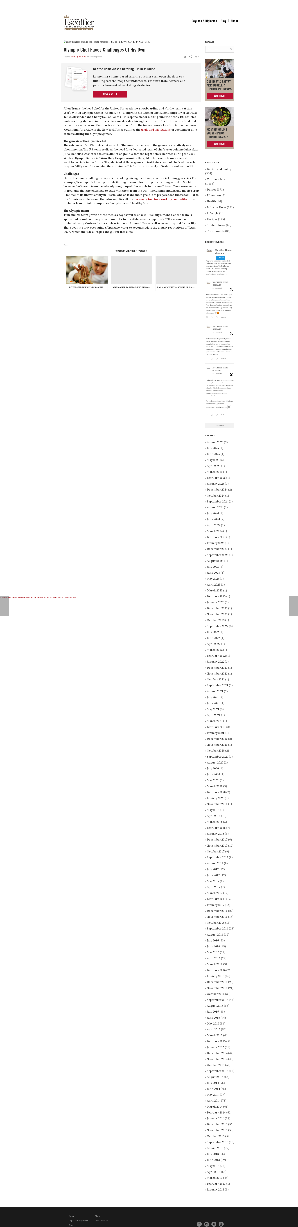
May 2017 (213, 881)
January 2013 (215, 1189)
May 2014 (213, 1095)
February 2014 (216, 1112)
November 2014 (217, 1059)
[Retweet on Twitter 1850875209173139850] (212, 318)
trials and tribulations (156, 130)
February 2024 (216, 537)
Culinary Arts (216, 179)
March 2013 (215, 1178)
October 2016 (216, 923)
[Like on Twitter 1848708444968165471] (217, 415)
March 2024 (215, 531)
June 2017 (213, 875)
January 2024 (215, 543)
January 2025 (215, 484)
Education (214, 195)
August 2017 (215, 863)
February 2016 (216, 970)
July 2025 (213, 448)
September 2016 (217, 928)
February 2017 (216, 899)
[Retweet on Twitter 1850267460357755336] (212, 359)
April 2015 (213, 1029)
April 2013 (213, 1172)
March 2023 (215, 590)
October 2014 (216, 1065)
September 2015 (217, 1000)
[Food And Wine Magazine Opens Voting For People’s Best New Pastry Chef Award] (176, 270)
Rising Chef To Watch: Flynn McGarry (132, 287)
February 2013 (216, 1184)
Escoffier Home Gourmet (220, 284)
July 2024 (213, 513)
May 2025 (213, 460)
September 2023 (217, 555)
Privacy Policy (101, 1221)
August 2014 (215, 1077)
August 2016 (215, 935)
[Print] (185, 56)
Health (211, 201)
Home (71, 1216)
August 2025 (215, 442)
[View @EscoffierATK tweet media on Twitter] (229, 407)
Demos (211, 190)
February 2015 (216, 1041)
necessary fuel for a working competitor (161, 199)
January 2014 (215, 1118)
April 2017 (213, 887)
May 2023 (213, 579)
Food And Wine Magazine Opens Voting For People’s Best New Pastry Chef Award (177, 287)
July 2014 (213, 1083)
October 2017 (216, 851)
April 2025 (213, 466)
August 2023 (215, 561)
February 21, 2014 (78, 57)
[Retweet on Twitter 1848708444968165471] (212, 415)
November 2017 (217, 846)
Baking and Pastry (219, 169)
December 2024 (217, 490)
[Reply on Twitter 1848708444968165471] (207, 415)
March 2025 (215, 472)
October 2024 (216, 496)
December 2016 (217, 911)
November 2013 (217, 1130)
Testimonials (216, 231)
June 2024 (213, 519)
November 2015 (217, 988)
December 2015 (217, 982)
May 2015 (213, 1023)
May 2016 (213, 952)
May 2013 (213, 1166)
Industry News (216, 207)
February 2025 (216, 478)
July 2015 (213, 1012)
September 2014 (217, 1071)
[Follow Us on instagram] (206, 1224)
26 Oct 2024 (217, 332)
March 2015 (215, 1035)
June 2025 (213, 454)
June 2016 (213, 946)
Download (108, 94)
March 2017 (215, 893)
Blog (223, 21)
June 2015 (213, 1018)
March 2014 (215, 1107)
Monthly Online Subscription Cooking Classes (217, 133)
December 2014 (217, 1053)
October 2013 (216, 1136)
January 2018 (215, 834)
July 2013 (213, 1154)
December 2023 (217, 549)
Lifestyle (213, 213)
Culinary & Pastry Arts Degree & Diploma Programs (219, 85)
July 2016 (213, 940)
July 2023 (213, 567)
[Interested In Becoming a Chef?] (87, 270)
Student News (216, 225)
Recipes (212, 219)
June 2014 (213, 1089)
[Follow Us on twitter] (213, 1224)
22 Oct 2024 (217, 374)
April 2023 (213, 585)
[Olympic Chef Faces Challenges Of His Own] (131, 42)
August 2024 (215, 507)
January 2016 (215, 976)
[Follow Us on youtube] (221, 1224)
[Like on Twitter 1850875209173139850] (217, 318)
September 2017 (217, 857)
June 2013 (213, 1160)
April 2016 (213, 958)
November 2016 (217, 917)
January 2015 (215, 1047)
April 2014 (213, 1101)
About (234, 21)
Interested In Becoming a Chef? (87, 287)
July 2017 (213, 869)
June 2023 (213, 573)
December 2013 (217, 1124)
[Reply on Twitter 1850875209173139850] (207, 318)
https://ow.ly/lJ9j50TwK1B (216, 407)
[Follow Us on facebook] (199, 1224)
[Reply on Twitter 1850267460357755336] (207, 359)
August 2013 (215, 1148)
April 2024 (213, 525)
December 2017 (217, 839)
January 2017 (215, 905)
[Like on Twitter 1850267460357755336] (217, 359)
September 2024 (217, 501)
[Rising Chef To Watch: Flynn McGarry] (131, 270)
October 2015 (216, 994)
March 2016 (215, 964)
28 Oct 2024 (217, 288)
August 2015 (215, 1006)
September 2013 (217, 1142)
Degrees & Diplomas (204, 21)
